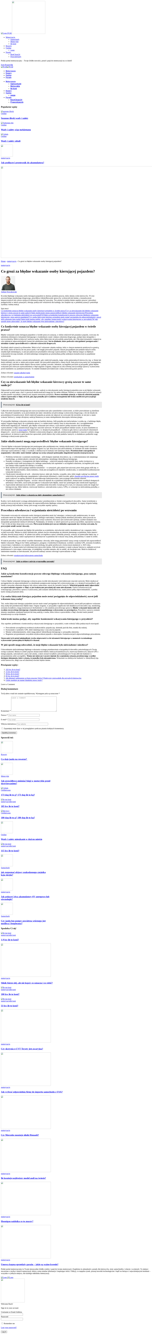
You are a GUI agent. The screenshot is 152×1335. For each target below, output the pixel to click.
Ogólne (4, 114)
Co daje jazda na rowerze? (14, 759)
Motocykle (5, 776)
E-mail (4, 720)
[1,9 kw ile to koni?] (6, 933)
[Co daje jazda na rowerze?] (7, 752)
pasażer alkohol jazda (22, 373)
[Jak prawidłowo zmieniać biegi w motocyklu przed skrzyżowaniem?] (7, 774)
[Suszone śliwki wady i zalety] (7, 111)
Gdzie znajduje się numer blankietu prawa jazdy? (24, 680)
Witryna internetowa (8, 724)
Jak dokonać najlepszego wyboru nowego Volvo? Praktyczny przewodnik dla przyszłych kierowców (43, 678)
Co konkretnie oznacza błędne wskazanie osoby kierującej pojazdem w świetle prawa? (33, 311)
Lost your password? (9, 1328)
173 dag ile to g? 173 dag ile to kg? (18, 795)
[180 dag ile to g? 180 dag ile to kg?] (5, 811)
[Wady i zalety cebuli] (4, 134)
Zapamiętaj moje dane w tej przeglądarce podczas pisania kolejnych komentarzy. (34, 728)
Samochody (5, 868)
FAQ (42, 315)
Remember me (9, 1323)
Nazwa (4, 715)
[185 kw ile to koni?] (6, 799)
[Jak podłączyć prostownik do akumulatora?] (7, 156)
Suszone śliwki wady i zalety (14, 118)
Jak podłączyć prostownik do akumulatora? (22, 162)
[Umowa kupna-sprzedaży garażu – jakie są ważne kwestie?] (26, 1258)
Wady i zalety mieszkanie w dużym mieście (21, 839)
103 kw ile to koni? (13, 670)
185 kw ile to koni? (10, 806)
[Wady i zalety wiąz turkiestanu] (7, 123)
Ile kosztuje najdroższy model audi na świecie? (23, 1178)
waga (9, 790)
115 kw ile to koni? (10, 850)
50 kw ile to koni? (12, 674)
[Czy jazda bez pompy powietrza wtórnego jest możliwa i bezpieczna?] (7, 914)
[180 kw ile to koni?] (6, 987)
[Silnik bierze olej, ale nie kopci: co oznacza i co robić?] (26, 976)
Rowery (4, 754)
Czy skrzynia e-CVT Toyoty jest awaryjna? (22, 1049)
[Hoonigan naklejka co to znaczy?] (26, 1215)
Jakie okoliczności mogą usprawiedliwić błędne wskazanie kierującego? (58, 313)
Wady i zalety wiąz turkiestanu (16, 129)
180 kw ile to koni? (10, 994)
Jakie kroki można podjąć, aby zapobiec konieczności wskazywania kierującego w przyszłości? (57, 319)
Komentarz (6, 711)
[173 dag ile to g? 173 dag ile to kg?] (4, 788)
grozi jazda (23, 430)
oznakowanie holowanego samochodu (28, 555)
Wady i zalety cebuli (10, 141)
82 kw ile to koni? (12, 676)
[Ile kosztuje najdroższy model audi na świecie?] (26, 1171)
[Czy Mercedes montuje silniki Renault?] (26, 1128)
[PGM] (7, 67)
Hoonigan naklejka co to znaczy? (17, 1221)
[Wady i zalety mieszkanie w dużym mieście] (7, 833)
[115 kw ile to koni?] (6, 844)
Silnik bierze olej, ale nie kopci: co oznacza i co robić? (27, 983)
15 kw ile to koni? (12, 672)
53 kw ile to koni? (9, 1005)
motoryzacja (5, 158)
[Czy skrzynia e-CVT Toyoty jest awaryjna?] (26, 1042)
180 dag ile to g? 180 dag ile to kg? (18, 817)
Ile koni (13, 802)
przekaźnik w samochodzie (24, 377)
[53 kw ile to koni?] (6, 999)
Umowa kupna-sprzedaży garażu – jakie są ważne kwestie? (29, 1264)
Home (3, 261)
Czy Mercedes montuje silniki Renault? (20, 1135)
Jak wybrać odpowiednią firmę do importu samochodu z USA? (32, 1092)
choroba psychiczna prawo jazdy (86, 476)
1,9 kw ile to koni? (10, 939)
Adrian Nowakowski (9, 292)
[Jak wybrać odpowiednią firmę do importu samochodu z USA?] (26, 1085)
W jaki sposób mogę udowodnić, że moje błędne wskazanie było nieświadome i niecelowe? (49, 320)
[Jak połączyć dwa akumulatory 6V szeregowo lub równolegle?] (7, 890)
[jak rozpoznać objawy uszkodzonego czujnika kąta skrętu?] (7, 866)
